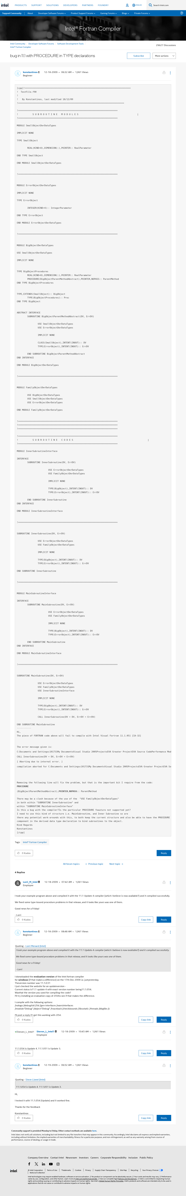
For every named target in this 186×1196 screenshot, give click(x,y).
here (94, 1130)
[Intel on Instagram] (58, 1164)
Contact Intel (57, 1157)
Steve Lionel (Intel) (35, 1079)
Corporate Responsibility (113, 1157)
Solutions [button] (52, 5)
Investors (83, 1157)
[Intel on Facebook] (29, 1164)
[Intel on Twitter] (36, 1164)
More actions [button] (161, 55)
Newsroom (71, 1157)
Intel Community (17, 43)
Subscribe (138, 55)
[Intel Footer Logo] (13, 1170)
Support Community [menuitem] (11, 13)
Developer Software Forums (41, 43)
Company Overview (38, 1157)
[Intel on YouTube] (50, 1164)
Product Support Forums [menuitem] (82, 13)
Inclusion (133, 1157)
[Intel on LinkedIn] (43, 1164)
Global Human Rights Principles (111, 1180)
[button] (170, 72)
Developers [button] (70, 5)
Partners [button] (87, 5)
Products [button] (21, 5)
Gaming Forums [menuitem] (107, 13)
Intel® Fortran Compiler (20, 46)
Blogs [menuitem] (124, 13)
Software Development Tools (70, 43)
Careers (95, 1157)
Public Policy (146, 1157)
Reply (164, 853)
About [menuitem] (30, 13)
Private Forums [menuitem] (141, 13)
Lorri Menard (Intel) (36, 946)
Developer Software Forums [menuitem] (51, 13)
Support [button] (36, 5)
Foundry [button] (103, 5)
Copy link (146, 919)
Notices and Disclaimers (127, 1178)
